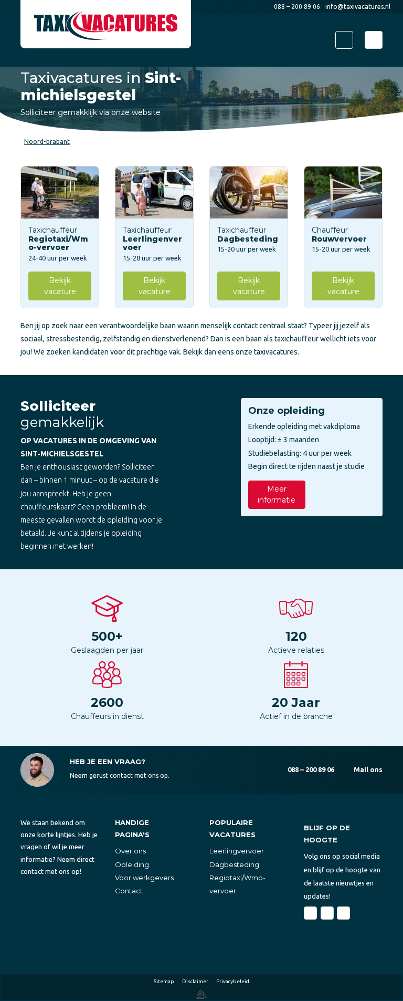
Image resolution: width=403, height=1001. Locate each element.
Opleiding (132, 864)
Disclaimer (195, 981)
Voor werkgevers (144, 877)
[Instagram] (343, 913)
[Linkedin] (327, 913)
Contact (129, 891)
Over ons (130, 851)
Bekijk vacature (60, 286)
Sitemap (164, 981)
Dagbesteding (234, 864)
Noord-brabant (47, 141)
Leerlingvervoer (236, 851)
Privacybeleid (232, 981)
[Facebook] (310, 913)
